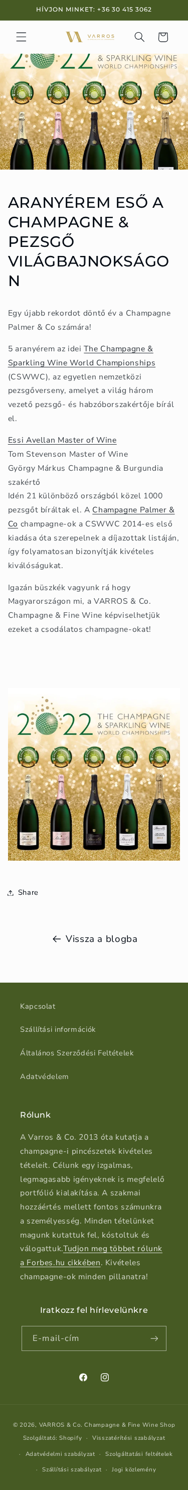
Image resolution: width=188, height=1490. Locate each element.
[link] (62, 440)
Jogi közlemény (134, 1469)
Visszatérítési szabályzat (128, 1438)
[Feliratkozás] (153, 1338)
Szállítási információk (58, 1029)
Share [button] (28, 892)
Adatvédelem (44, 1076)
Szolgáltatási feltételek (139, 1454)
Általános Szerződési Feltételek (77, 1053)
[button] (21, 37)
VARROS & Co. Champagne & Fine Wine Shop (107, 1425)
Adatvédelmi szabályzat (60, 1454)
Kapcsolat (38, 1006)
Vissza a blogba (101, 938)
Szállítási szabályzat (71, 1469)
